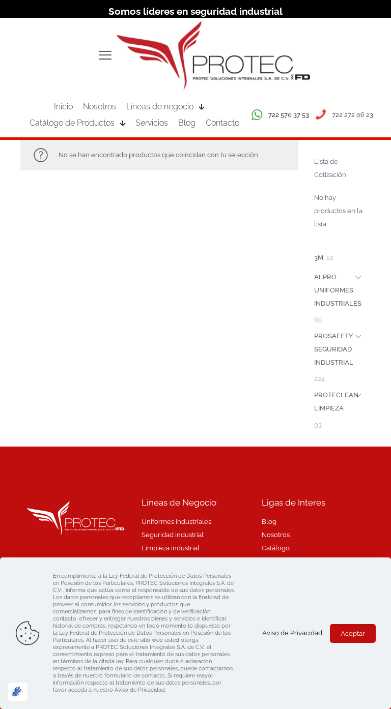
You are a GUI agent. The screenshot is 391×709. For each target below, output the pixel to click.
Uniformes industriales (176, 521)
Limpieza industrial (171, 548)
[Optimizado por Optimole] (18, 691)
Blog (269, 521)
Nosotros (276, 535)
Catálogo (276, 548)
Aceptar (353, 633)
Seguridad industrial (173, 535)
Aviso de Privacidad (292, 633)
